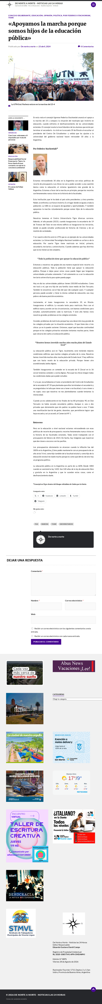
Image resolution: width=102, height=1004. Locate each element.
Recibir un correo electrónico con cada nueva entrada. (57, 636)
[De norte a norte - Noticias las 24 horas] (51, 4)
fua (36, 524)
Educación (37, 15)
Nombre (35, 601)
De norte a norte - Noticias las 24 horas (39, 994)
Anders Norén (20, 999)
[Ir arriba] (93, 989)
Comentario (37, 571)
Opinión (48, 15)
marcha (45, 524)
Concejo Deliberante (19, 15)
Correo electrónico (74, 601)
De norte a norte (28, 46)
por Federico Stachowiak (76, 15)
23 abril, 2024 (45, 46)
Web (33, 614)
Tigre (11, 18)
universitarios (66, 524)
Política (57, 15)
